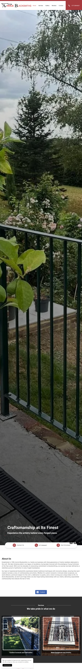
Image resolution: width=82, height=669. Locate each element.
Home (34, 5)
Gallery (47, 5)
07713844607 (43, 545)
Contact (61, 5)
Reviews (54, 5)
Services (41, 5)
